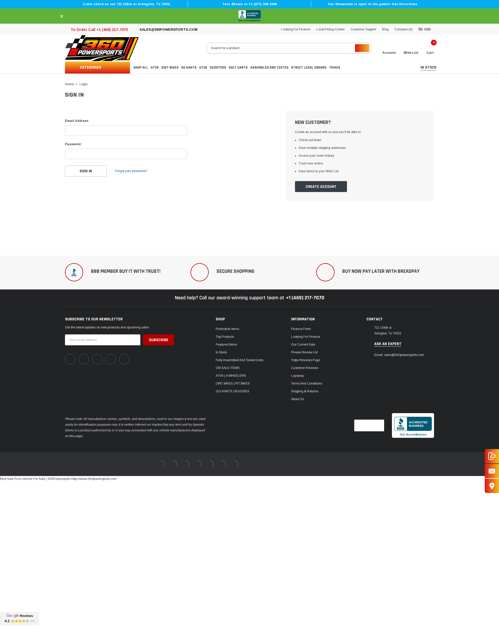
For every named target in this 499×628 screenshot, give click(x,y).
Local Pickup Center (330, 29)
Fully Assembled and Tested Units (239, 360)
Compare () (403, 29)
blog (385, 29)
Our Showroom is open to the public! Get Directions (372, 4)
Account (389, 53)
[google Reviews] (19, 618)
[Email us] (492, 471)
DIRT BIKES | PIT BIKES (233, 383)
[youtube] (111, 359)
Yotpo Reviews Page (305, 360)
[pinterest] (83, 359)
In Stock (221, 352)
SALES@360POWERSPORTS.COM (169, 29)
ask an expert (388, 344)
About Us (297, 399)
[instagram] (97, 359)
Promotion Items (227, 329)
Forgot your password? (131, 171)
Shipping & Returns (304, 391)
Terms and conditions (306, 383)
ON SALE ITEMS (228, 368)
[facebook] (70, 359)
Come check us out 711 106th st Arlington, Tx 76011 (126, 4)
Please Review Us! (304, 352)
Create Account (321, 186)
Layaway (297, 376)
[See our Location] (492, 486)
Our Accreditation (249, 20)
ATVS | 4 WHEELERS (231, 376)
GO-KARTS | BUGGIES (232, 391)
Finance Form (301, 329)
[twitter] (124, 359)
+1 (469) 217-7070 (305, 297)
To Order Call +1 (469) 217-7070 (99, 29)
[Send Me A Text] (492, 456)
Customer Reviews (304, 368)
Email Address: (77, 121)
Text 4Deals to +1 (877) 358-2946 (249, 4)
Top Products (225, 337)
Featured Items (226, 344)
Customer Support (363, 29)
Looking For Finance (295, 29)
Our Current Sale (303, 344)
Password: (73, 144)
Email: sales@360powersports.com (399, 355)
